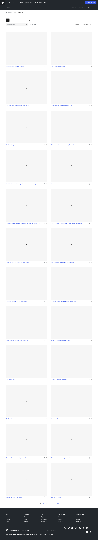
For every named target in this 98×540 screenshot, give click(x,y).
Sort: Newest (86, 24)
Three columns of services (58, 66)
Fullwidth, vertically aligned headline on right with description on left (23, 223)
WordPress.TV (44, 521)
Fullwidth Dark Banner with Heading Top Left (62, 145)
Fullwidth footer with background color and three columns (66, 458)
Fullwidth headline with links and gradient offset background (66, 223)
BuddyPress (79, 521)
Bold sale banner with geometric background (62, 262)
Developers (44, 519)
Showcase (26, 514)
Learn (42, 514)
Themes (26, 516)
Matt (77, 516)
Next (57, 503)
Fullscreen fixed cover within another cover (17, 105)
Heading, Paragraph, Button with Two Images (17, 262)
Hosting (8, 519)
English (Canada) (25, 530)
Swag (60, 521)
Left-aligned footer (56, 497)
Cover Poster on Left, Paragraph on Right (61, 105)
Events (60, 516)
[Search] (26, 24)
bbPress (78, 519)
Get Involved (61, 514)
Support (43, 516)
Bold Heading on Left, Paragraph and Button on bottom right (21, 184)
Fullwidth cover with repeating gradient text (62, 184)
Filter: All (77, 24)
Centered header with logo (13, 418)
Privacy (8, 521)
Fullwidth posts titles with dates (59, 379)
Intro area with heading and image (15, 66)
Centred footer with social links (59, 418)
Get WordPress (91, 2)
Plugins (25, 519)
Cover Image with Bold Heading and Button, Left (63, 301)
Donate (60, 519)
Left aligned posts (10, 379)
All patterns (9, 12)
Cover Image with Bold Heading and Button (17, 340)
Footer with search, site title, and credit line (17, 458)
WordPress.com (80, 514)
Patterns (8, 7)
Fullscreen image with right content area (16, 301)
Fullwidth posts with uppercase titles (60, 340)
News (7, 516)
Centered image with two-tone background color (18, 145)
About (7, 514)
